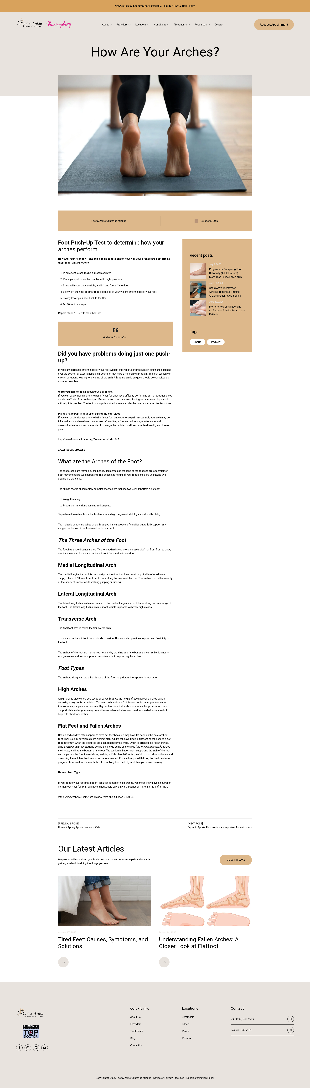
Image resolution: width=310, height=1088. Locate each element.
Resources (201, 24)
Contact (219, 24)
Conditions (160, 24)
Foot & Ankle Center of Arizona (108, 220)
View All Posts (236, 860)
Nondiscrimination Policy (200, 1077)
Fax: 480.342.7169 (241, 1030)
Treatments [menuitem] (136, 1031)
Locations (140, 24)
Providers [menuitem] (135, 1024)
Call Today (188, 6)
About (105, 24)
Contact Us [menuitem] (136, 1045)
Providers (122, 24)
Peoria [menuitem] (185, 1031)
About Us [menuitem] (135, 1017)
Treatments (180, 24)
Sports (197, 341)
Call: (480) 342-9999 (242, 1018)
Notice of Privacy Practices (168, 1077)
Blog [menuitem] (132, 1038)
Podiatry (216, 341)
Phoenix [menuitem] (186, 1038)
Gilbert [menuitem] (185, 1024)
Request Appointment (274, 24)
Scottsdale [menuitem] (188, 1017)
